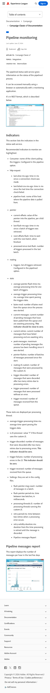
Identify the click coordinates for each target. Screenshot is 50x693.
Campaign (27, 21)
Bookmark (12, 49)
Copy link (24, 49)
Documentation (13, 21)
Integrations (17, 59)
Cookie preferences (33, 677)
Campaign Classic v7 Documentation (26, 25)
